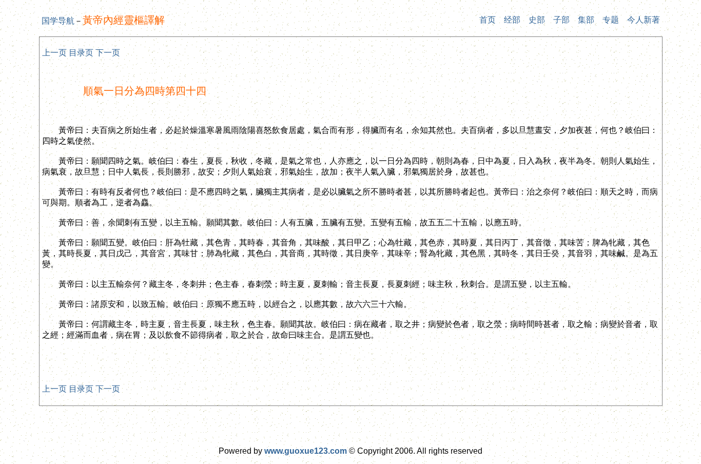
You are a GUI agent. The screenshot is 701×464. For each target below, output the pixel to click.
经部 (512, 19)
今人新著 (643, 19)
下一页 (107, 52)
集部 (586, 19)
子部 (561, 19)
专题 (610, 19)
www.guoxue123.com (305, 451)
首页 (487, 19)
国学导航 (58, 20)
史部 (537, 19)
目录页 (81, 52)
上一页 (54, 52)
